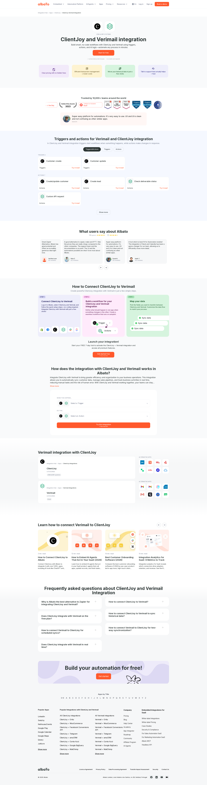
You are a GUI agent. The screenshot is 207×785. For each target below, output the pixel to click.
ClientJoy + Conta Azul (69, 741)
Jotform (41, 744)
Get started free (103, 354)
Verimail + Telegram (103, 734)
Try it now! (76, 168)
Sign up (149, 4)
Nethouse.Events (45, 724)
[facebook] (151, 777)
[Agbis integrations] (150, 470)
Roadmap (127, 735)
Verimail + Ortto (101, 719)
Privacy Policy (100, 769)
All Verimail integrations (104, 716)
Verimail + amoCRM (103, 738)
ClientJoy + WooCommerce (71, 723)
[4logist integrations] (166, 462)
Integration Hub (43, 13)
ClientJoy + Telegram (68, 734)
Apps (101, 4)
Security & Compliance (150, 730)
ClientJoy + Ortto (67, 719)
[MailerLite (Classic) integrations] (166, 494)
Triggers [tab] (107, 149)
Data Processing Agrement (118, 769)
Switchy (41, 720)
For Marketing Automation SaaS (153, 737)
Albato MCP (146, 741)
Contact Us (165, 769)
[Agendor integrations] (158, 470)
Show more (103, 212)
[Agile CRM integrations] (166, 470)
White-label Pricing (149, 722)
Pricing (126, 716)
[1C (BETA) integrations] (158, 462)
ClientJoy (57, 13)
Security (155, 769)
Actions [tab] (118, 149)
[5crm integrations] (142, 470)
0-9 (62, 698)
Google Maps (43, 736)
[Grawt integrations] (150, 494)
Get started (103, 676)
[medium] (167, 777)
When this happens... (64, 398)
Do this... (60, 410)
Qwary (40, 740)
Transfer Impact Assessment (139, 769)
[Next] (106, 267)
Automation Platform (75, 4)
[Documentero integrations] (166, 487)
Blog (125, 720)
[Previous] (101, 267)
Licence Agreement (86, 769)
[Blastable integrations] (158, 487)
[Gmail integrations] (142, 487)
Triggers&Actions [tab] (92, 149)
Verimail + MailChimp (103, 749)
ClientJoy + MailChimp (69, 749)
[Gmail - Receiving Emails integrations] (150, 487)
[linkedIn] (156, 777)
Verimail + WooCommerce (105, 723)
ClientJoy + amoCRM (68, 738)
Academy (127, 727)
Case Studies (147, 726)
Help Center (128, 723)
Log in (141, 4)
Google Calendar (45, 732)
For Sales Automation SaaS (152, 733)
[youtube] (162, 777)
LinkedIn (41, 716)
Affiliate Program (130, 742)
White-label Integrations (150, 718)
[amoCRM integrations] (142, 462)
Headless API (147, 745)
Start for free (103, 53)
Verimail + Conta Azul (104, 741)
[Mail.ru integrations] (158, 494)
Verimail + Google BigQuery (106, 745)
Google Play (43, 728)
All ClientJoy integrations (70, 716)
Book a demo (162, 4)
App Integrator (129, 731)
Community (128, 738)
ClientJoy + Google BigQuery (72, 745)
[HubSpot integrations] (150, 462)
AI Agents (127, 746)
